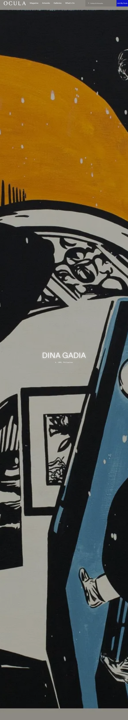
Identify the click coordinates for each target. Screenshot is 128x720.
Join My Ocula (122, 3)
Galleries (58, 3)
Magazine (34, 3)
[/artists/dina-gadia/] (14, 3)
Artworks (46, 3)
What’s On (70, 3)
